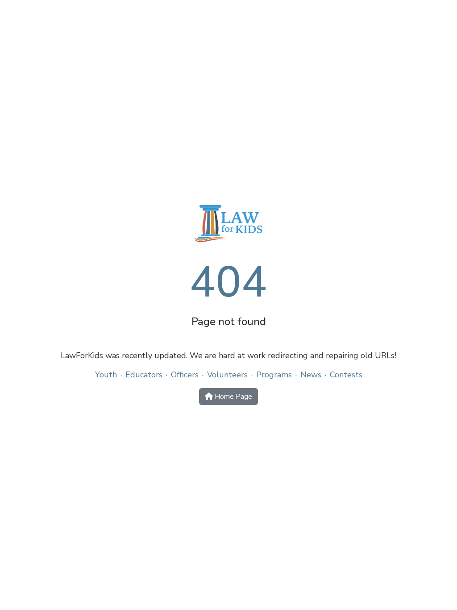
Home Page (232, 396)
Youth (106, 374)
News (310, 374)
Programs (274, 374)
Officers (185, 374)
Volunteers (227, 374)
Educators (143, 374)
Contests (346, 374)
